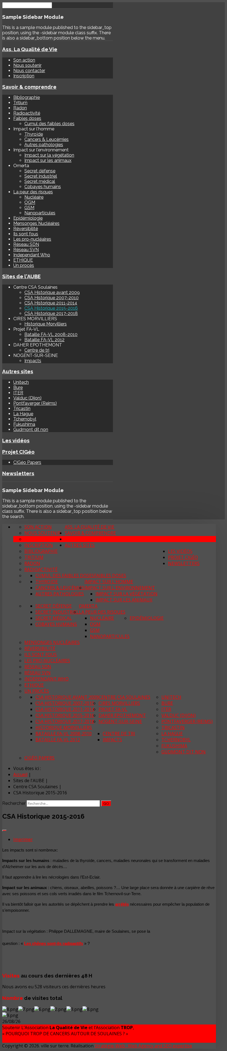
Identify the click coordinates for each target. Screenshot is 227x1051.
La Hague (23, 413)
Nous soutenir (27, 65)
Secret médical (39, 181)
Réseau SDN (26, 244)
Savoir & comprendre (29, 87)
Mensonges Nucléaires (36, 223)
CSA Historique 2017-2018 (51, 313)
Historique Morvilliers (45, 324)
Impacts (32, 360)
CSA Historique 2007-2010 (51, 297)
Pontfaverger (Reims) (35, 403)
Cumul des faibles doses (49, 123)
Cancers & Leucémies (46, 139)
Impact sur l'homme (108, 582)
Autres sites (17, 371)
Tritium (20, 102)
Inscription (23, 75)
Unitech (21, 382)
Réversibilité (25, 228)
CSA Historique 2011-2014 (50, 303)
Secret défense (39, 171)
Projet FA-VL (113, 709)
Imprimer (23, 839)
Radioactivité (26, 113)
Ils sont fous (25, 234)
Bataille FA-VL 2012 (44, 339)
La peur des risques (33, 192)
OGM (29, 202)
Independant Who (31, 255)
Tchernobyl (24, 419)
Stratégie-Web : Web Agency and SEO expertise (143, 1046)
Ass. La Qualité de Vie (29, 49)
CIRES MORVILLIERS (119, 703)
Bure (18, 387)
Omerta (88, 606)
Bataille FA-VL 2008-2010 (51, 334)
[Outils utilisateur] (4, 830)
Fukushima (24, 424)
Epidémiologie (28, 218)
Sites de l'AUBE (21, 276)
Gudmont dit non (30, 429)
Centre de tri (36, 350)
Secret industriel (40, 176)
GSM (29, 207)
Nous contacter (29, 70)
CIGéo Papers (27, 462)
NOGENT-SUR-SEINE (120, 721)
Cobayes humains (42, 186)
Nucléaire (33, 197)
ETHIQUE (23, 260)
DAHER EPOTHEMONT (122, 715)
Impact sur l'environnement (119, 588)
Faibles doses (27, 118)
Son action (24, 60)
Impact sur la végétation (49, 155)
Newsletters (18, 473)
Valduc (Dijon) (27, 398)
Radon (20, 108)
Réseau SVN (26, 249)
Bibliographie (26, 97)
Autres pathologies (43, 144)
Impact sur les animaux (47, 160)
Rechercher (13, 803)
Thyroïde (33, 134)
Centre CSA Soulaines (124, 697)
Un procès (23, 265)
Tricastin (21, 408)
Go (106, 803)
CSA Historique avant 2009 (52, 292)
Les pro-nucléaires (32, 239)
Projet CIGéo (18, 452)
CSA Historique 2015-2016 (51, 308)
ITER (18, 392)
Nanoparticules (39, 213)
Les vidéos (16, 440)
